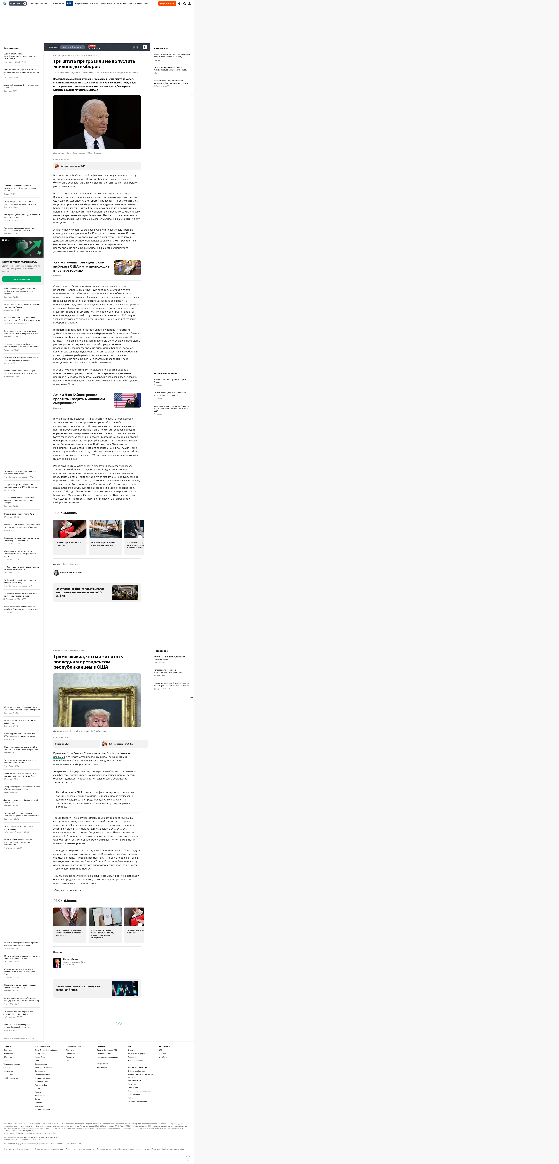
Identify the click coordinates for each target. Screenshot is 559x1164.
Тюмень (38, 1092)
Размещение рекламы (137, 1060)
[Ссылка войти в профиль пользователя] (189, 3)
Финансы (7, 1067)
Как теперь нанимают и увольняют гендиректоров (169, 657)
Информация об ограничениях (17, 1148)
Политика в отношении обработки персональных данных (123, 1148)
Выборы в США (60, 650)
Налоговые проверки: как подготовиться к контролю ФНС (168, 670)
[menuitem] (39, 3)
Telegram (70, 1057)
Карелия (38, 1102)
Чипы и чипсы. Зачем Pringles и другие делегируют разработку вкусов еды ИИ (171, 683)
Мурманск (39, 1106)
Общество (7, 77)
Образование (159, 662)
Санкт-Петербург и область (46, 1050)
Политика (7, 90)
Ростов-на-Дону (41, 1085)
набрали (134, 451)
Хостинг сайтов (134, 1080)
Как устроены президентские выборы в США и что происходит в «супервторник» (81, 266)
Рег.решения (133, 1083)
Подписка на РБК (104, 1053)
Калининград (40, 1071)
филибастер (106, 792)
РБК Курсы (132, 1097)
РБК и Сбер (8, 765)
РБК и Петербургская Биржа (15, 476)
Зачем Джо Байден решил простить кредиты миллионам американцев (79, 399)
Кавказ (37, 1099)
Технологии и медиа (11, 1064)
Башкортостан (41, 1064)
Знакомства (133, 1087)
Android (162, 1053)
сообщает (73, 182)
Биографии (8, 1071)
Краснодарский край (43, 1074)
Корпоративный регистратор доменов (140, 1075)
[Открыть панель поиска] (184, 3)
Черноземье (40, 1095)
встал (68, 498)
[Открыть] (22, 3)
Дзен (68, 1060)
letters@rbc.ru (27, 1130)
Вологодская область (43, 1067)
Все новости (10, 48)
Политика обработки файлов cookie (168, 1148)
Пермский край (41, 1081)
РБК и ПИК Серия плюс (13, 323)
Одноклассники (72, 1053)
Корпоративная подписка (107, 1057)
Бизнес (6, 1060)
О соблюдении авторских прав (49, 1148)
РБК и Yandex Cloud (11, 61)
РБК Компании (9, 847)
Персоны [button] (73, 563)
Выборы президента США (65, 55)
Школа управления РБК (137, 1101)
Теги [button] (65, 563)
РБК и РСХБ (8, 543)
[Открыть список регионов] (179, 3)
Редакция (132, 1057)
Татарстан (39, 1088)
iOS (160, 1050)
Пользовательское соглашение (80, 1148)
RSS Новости (102, 1067)
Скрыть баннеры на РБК (107, 1050)
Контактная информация (138, 1053)
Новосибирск (40, 1057)
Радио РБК (15, 4)
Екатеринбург (40, 1053)
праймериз (95, 418)
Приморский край (42, 1109)
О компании (133, 1050)
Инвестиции (8, 792)
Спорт (6, 193)
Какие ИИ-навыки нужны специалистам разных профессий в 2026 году (172, 55)
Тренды (157, 59)
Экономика (8, 309)
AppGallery (164, 1057)
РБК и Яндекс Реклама (12, 831)
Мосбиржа (28, 1137)
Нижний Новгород (42, 1078)
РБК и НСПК (8, 220)
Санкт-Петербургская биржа (46, 1137)
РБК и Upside (8, 948)
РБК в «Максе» (65, 513)
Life (155, 72)
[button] (179, 3)
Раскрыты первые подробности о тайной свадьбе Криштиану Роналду (170, 68)
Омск (37, 1060)
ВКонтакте (70, 1050)
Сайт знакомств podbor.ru (139, 1090)
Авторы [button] (57, 563)
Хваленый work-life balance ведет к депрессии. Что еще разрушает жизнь (171, 81)
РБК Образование (10, 1078)
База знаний (8, 1074)
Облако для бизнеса (136, 1071)
